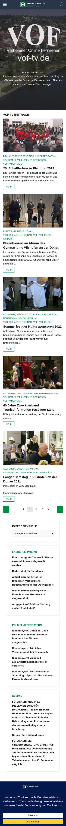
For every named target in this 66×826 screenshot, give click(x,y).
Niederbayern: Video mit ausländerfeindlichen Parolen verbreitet (30, 661)
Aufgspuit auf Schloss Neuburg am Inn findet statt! (31, 606)
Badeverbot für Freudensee (28, 571)
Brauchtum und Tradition (18, 156)
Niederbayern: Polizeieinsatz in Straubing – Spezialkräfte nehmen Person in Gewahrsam (32, 675)
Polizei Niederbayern (27, 625)
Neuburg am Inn (12, 318)
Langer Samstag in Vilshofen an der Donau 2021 (30, 479)
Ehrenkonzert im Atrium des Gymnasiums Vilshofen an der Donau (31, 245)
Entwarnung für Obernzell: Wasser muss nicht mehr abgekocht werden (32, 561)
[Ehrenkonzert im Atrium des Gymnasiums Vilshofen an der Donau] (33, 210)
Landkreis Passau (45, 156)
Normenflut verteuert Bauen (28, 735)
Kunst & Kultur (12, 231)
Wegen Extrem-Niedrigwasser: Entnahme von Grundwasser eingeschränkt (30, 594)
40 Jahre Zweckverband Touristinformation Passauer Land (29, 407)
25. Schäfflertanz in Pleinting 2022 (28, 168)
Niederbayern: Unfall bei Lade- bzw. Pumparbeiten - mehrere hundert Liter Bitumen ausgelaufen (30, 636)
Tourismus (9, 160)
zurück (6, 509)
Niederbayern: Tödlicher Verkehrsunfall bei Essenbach (30, 650)
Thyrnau (28, 231)
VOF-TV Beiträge (12, 164)
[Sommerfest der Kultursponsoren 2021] (33, 294)
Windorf (8, 239)
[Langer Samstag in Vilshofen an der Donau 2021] (33, 448)
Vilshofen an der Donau (31, 160)
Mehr (9, 187)
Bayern (17, 696)
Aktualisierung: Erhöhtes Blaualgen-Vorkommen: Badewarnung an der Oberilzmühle (33, 580)
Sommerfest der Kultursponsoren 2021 (32, 326)
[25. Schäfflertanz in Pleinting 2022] (33, 135)
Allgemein (9, 314)
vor (60, 509)
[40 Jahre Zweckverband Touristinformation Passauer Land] (33, 373)
